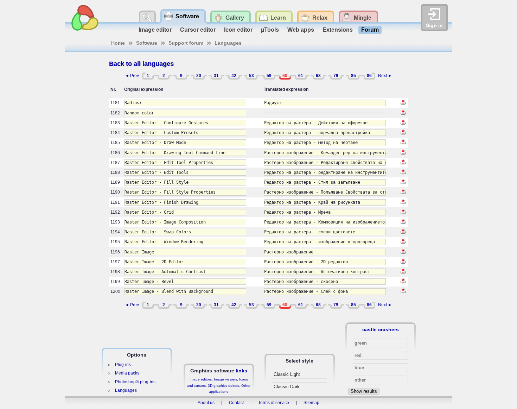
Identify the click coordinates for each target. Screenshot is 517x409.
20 (198, 75)
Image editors (201, 379)
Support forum (185, 43)
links (241, 370)
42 (233, 75)
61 (300, 75)
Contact (236, 402)
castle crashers (380, 329)
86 (369, 75)
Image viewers (225, 379)
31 (216, 75)
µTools (270, 30)
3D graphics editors (223, 386)
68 (318, 75)
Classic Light (287, 374)
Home (118, 43)
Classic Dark (287, 386)
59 (269, 75)
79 (335, 75)
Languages (228, 43)
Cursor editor (198, 30)
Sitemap (311, 402)
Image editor (155, 30)
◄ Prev (132, 75)
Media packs (127, 373)
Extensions (338, 30)
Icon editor (238, 30)
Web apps (300, 30)
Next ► (385, 75)
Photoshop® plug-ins (135, 381)
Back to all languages (141, 63)
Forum (370, 30)
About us (206, 402)
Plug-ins (123, 364)
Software (146, 43)
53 (251, 75)
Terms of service (273, 402)
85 (353, 75)
